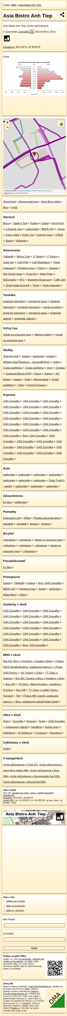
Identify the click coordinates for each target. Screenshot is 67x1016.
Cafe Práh (22, 262)
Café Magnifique (41, 262)
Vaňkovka (21, 240)
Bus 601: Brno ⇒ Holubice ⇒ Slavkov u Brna (27, 661)
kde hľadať (9, 919)
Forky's (41, 268)
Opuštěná (36, 727)
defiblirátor (20, 502)
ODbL (27, 989)
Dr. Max (7, 502)
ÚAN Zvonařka (11, 401)
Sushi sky (8, 262)
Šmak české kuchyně (17, 285)
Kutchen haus (44, 235)
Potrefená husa (25, 268)
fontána (34, 524)
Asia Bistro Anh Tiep (30, 5)
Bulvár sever (52, 727)
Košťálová (8, 733)
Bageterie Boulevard (39, 279)
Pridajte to (14, 1008)
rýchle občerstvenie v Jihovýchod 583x (24, 782)
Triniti (27, 379)
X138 (6, 748)
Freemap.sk (41, 190)
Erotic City (28, 235)
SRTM (25, 1006)
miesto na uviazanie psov (17, 334)
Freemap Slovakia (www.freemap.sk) (20, 992)
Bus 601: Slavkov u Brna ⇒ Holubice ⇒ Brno (40, 678)
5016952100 (8, 795)
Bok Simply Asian (13, 274)
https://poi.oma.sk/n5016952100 (16, 193)
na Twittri (28, 961)
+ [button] (7, 122)
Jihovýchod (9, 201)
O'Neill (59, 235)
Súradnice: (9, 47)
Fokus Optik (12, 235)
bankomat (38, 356)
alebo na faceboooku (15, 906)
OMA (13, 5)
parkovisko (9, 474)
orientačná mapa (37, 301)
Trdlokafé (8, 256)
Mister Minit (9, 594)
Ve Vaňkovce (25, 733)
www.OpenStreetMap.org (40, 986)
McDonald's (9, 279)
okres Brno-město (50, 201)
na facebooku (25, 959)
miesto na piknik (52, 307)
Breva (6, 223)
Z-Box (20, 385)
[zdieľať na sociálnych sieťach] (62, 14)
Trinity (36, 285)
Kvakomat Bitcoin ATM (18, 373)
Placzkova (55, 733)
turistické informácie (14, 301)
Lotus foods (32, 229)
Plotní (6, 721)
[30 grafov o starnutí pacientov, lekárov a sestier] (34, 94)
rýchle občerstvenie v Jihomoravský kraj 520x (35, 776)
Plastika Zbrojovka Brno (47, 518)
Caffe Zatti (59, 279)
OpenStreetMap (25, 190)
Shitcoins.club (11, 356)
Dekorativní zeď (12, 518)
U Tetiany (38, 256)
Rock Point (58, 223)
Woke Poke (46, 274)
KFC (22, 279)
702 (18, 696)
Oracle (37, 373)
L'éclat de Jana (14, 229)
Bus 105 (10, 684)
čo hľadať (8, 933)
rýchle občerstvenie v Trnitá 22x (20, 764)
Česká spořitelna (12, 368)
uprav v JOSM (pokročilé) (41, 793)
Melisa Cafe (23, 256)
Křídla (27, 518)
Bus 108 (20, 690)
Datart (45, 223)
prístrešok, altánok (24, 318)
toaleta (25, 356)
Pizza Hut (31, 274)
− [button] (7, 127)
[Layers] (60, 123)
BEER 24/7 (48, 229)
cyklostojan (9, 540)
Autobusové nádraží (17, 727)
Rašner (34, 223)
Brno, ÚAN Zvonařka (34, 435)
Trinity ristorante (51, 285)
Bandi (9, 240)
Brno (5, 207)
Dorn (50, 368)
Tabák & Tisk (20, 223)
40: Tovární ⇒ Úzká (31, 673)
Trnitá (14, 207)
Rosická (31, 721)
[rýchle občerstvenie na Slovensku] (8, 38)
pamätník (8, 524)
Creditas (60, 368)
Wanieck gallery (43, 334)
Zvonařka (26, 31)
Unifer (56, 362)
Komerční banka (36, 385)
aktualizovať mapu (20, 793)
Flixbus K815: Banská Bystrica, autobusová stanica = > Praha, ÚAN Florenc (33, 667)
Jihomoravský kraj (28, 201)
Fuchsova (41, 733)
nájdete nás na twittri (15, 901)
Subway (53, 268)
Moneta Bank (41, 379)
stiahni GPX (8, 800)
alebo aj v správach (15, 910)
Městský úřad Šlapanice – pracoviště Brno (26, 362)
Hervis (61, 229)
